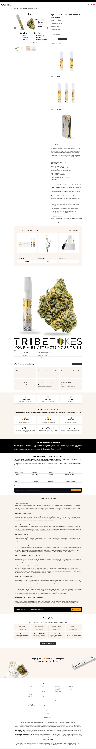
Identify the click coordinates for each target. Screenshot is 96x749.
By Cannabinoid (37, 4)
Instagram (30, 696)
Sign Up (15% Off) (31, 705)
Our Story (30, 688)
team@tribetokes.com (67, 735)
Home (15, 8)
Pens (43, 696)
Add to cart (62, 38)
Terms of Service (53, 710)
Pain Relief (57, 689)
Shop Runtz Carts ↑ (75, 490)
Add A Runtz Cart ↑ (75, 609)
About (73, 4)
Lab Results (30, 692)
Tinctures (63, 4)
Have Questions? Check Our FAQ (48, 643)
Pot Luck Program (31, 694)
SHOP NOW (27, 261)
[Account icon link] (91, 4)
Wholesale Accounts (73, 688)
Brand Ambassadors (45, 705)
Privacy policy (46, 710)
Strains (70, 4)
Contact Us (30, 691)
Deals (27, 4)
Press (29, 689)
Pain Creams (58, 4)
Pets (67, 4)
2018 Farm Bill (66, 741)
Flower (50, 4)
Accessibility (30, 697)
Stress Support (58, 688)
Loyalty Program (31, 704)
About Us (30, 686)
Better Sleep (57, 686)
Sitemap (41, 710)
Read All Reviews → (76, 364)
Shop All (22, 4)
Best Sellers (31, 4)
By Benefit (43, 4)
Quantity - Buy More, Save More (57, 31)
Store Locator (71, 689)
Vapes (47, 4)
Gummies (53, 4)
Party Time (57, 692)
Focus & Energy (58, 691)
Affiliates (43, 704)
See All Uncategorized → (73, 230)
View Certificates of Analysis (56, 222)
